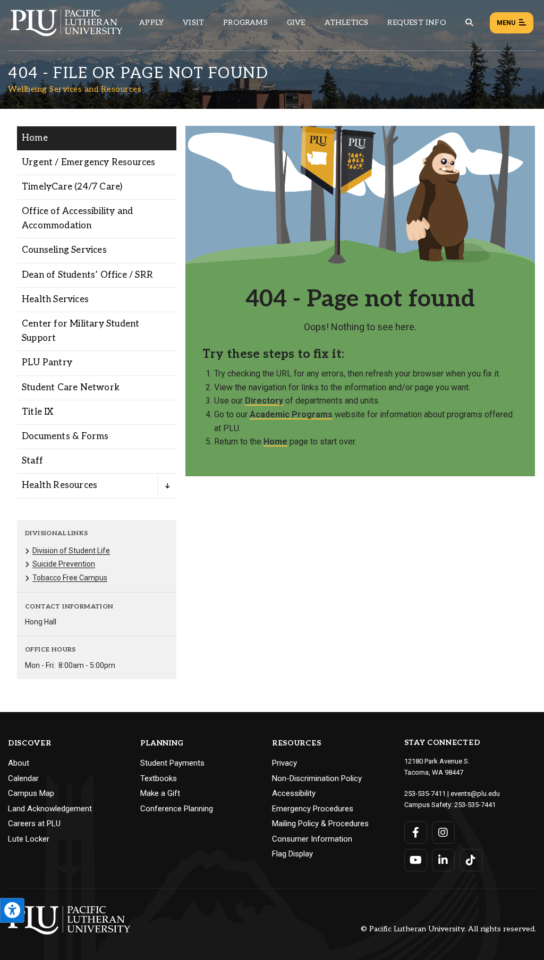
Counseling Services (64, 250)
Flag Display (292, 854)
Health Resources (59, 485)
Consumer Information (312, 839)
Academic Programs (291, 414)
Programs (245, 22)
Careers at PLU (34, 823)
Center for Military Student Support (80, 331)
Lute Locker (28, 839)
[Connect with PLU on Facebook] (415, 832)
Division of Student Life (71, 550)
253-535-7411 (425, 794)
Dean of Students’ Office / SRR (87, 275)
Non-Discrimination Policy (317, 778)
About (18, 763)
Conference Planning (176, 808)
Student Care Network (71, 387)
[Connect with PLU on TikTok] (471, 860)
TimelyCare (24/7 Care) (72, 187)
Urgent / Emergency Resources (89, 162)
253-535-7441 (475, 805)
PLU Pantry (47, 362)
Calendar (23, 778)
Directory (264, 401)
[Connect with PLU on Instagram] (443, 832)
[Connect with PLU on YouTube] (415, 860)
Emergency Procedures (312, 808)
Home (35, 138)
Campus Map (31, 793)
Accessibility (294, 793)
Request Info (416, 22)
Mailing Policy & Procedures (320, 823)
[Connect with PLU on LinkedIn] (443, 860)
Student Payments (172, 763)
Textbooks (158, 778)
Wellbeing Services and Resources (74, 89)
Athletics (347, 22)
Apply (151, 22)
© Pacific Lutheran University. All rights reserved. (448, 929)
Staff (32, 461)
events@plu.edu (475, 794)
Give (296, 22)
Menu (506, 23)
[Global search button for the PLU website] (469, 23)
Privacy (284, 763)
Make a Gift (160, 793)
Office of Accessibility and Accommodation (77, 218)
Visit (193, 22)
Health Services (55, 299)
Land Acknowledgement (50, 808)
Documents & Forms (65, 436)
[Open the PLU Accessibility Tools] (12, 910)
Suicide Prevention (63, 564)
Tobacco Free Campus (69, 577)
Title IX (38, 412)
